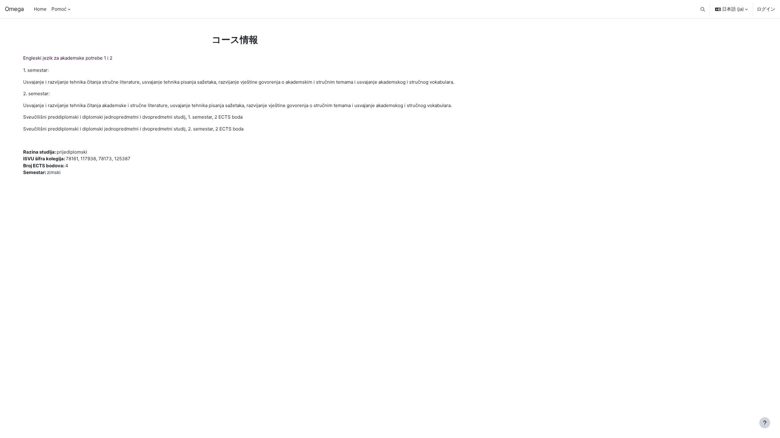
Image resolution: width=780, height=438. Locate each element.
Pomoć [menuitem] (58, 9)
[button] (703, 9)
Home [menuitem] (40, 9)
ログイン (766, 9)
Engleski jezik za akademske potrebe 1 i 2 (67, 58)
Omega (14, 8)
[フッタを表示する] (764, 422)
